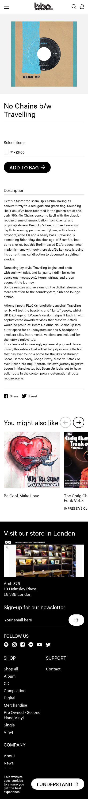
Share (14, 396)
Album (9, 676)
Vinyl (8, 732)
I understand (54, 784)
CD (6, 683)
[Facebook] (22, 644)
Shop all (11, 668)
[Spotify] (6, 645)
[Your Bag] (82, 7)
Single (9, 724)
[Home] (43, 9)
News (9, 762)
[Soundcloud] (30, 645)
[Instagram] (14, 645)
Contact (53, 668)
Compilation (15, 690)
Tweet (33, 396)
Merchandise (15, 705)
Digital (9, 697)
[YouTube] (39, 645)
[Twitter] (48, 645)
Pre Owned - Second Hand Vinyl (22, 714)
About (9, 755)
